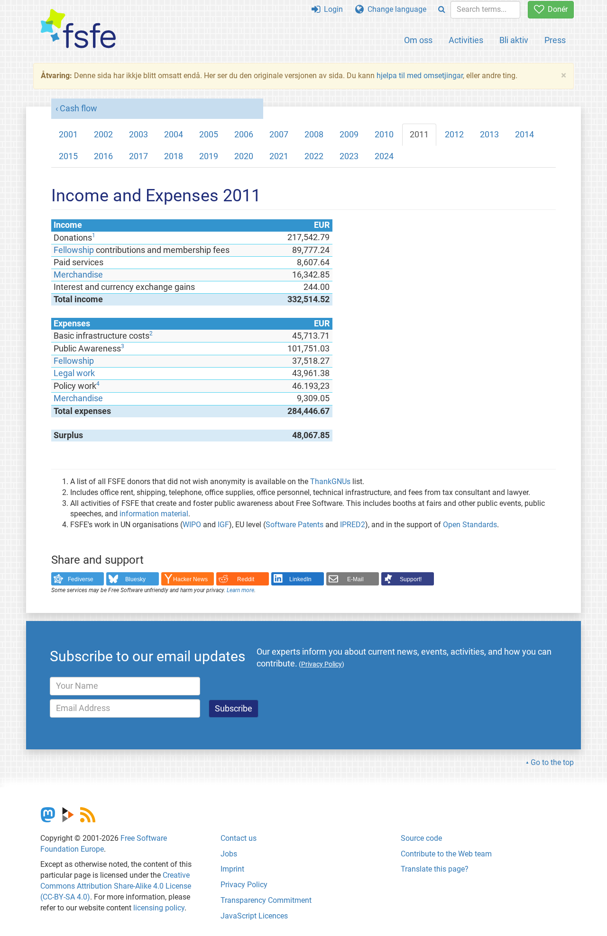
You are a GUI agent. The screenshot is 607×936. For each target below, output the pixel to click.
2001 (68, 134)
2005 (208, 134)
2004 (173, 134)
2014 (524, 134)
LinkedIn (300, 579)
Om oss (418, 40)
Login (331, 9)
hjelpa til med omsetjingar (420, 75)
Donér (556, 9)
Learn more (240, 590)
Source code (421, 838)
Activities (466, 40)
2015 (68, 156)
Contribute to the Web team (446, 853)
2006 (243, 134)
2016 (103, 156)
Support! (411, 579)
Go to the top (552, 762)
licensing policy (158, 907)
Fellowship (74, 250)
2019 (208, 156)
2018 (173, 156)
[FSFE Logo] (78, 29)
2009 (349, 134)
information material (154, 513)
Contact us (239, 838)
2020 (243, 156)
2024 (384, 156)
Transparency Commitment (266, 900)
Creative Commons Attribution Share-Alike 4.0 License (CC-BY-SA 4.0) (115, 886)
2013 (489, 134)
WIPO (192, 524)
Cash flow (78, 108)
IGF (223, 524)
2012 (454, 134)
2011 (419, 134)
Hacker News (190, 579)
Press (555, 40)
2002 (103, 134)
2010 (384, 134)
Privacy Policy (244, 884)
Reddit (245, 579)
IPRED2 (352, 524)
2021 (278, 156)
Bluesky (135, 579)
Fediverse (80, 579)
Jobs (229, 853)
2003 (138, 134)
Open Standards (470, 524)
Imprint (232, 868)
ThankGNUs (330, 481)
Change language (395, 9)
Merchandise (78, 274)
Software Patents (294, 524)
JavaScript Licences (254, 915)
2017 (138, 156)
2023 (349, 156)
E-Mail (355, 579)
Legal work (74, 373)
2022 (313, 156)
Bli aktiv (513, 40)
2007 (278, 134)
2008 (313, 134)
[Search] (441, 9)
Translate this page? (435, 868)
